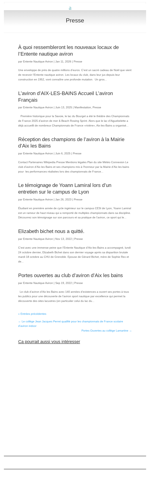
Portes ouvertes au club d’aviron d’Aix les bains (70, 275)
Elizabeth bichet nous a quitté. (51, 231)
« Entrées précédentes (32, 313)
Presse (78, 61)
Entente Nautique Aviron (38, 61)
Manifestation (82, 107)
